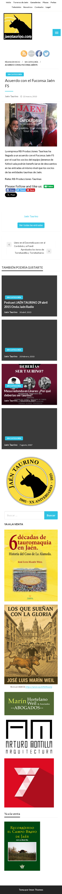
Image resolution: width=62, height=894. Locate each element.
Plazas (45, 2)
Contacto (39, 7)
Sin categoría (31, 62)
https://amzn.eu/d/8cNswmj (39, 687)
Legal (48, 7)
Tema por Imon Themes (31, 889)
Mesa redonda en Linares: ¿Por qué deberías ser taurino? (27, 393)
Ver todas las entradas (31, 225)
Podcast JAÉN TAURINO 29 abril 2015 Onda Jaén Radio (26, 304)
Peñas (53, 2)
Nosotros (27, 7)
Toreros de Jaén (20, 2)
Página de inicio (12, 62)
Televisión (16, 7)
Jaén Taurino (13, 43)
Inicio (8, 2)
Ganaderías (35, 2)
